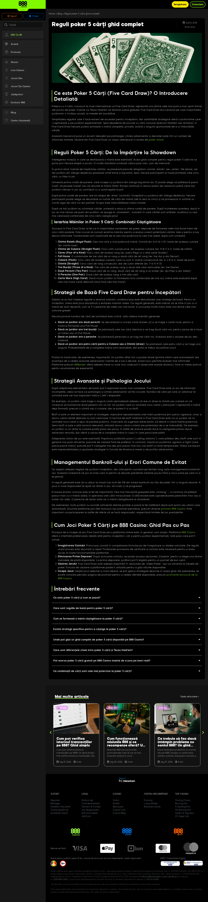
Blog (59, 13)
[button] (51, 732)
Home (52, 13)
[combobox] (22, 25)
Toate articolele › (189, 696)
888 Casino (188, 532)
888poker (80, 364)
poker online (156, 139)
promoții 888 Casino (173, 508)
